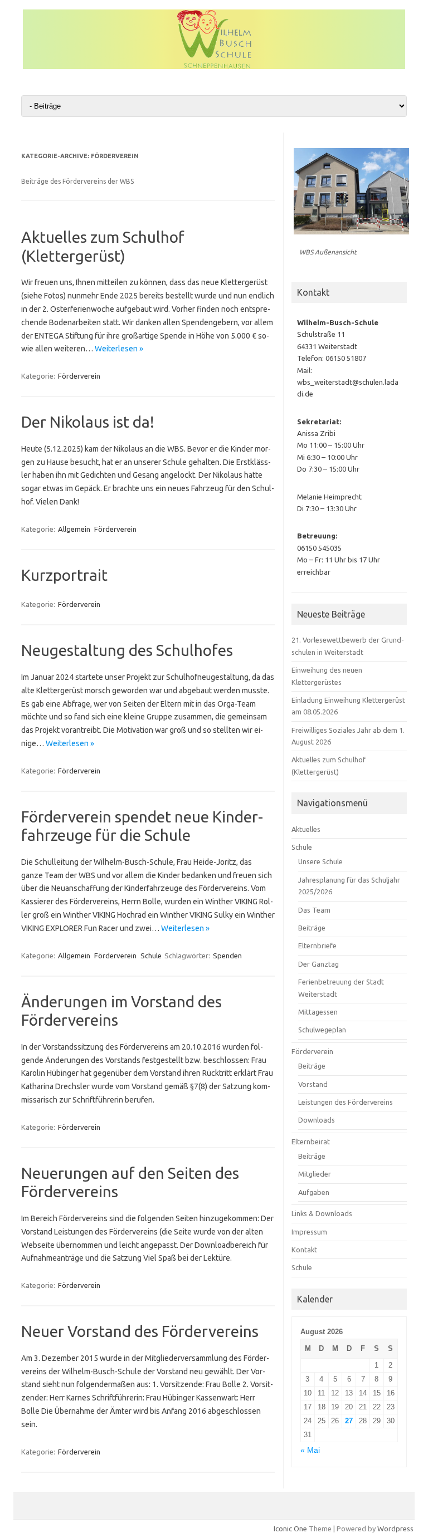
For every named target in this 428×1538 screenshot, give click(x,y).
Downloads (316, 1120)
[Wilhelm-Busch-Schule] (214, 66)
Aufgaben (313, 1192)
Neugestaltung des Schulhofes (127, 650)
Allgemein (74, 529)
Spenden (227, 955)
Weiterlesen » (119, 348)
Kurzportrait (64, 575)
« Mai (310, 1450)
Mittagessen (318, 1012)
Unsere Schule (320, 861)
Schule (151, 955)
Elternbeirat (310, 1141)
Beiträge (311, 928)
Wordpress (395, 1528)
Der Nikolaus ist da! (87, 421)
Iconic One (290, 1528)
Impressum (309, 1232)
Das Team (314, 910)
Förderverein (79, 376)
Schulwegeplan (322, 1030)
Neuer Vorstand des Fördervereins (140, 1331)
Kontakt (304, 1249)
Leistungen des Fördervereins (345, 1102)
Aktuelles (305, 829)
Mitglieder (314, 1174)
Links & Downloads (321, 1213)
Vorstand (313, 1084)
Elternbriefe (317, 945)
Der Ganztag (318, 964)
